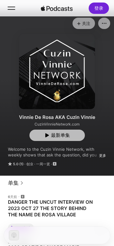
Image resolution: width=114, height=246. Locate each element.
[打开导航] (11, 8)
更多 (102, 155)
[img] (56, 8)
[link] (16, 182)
